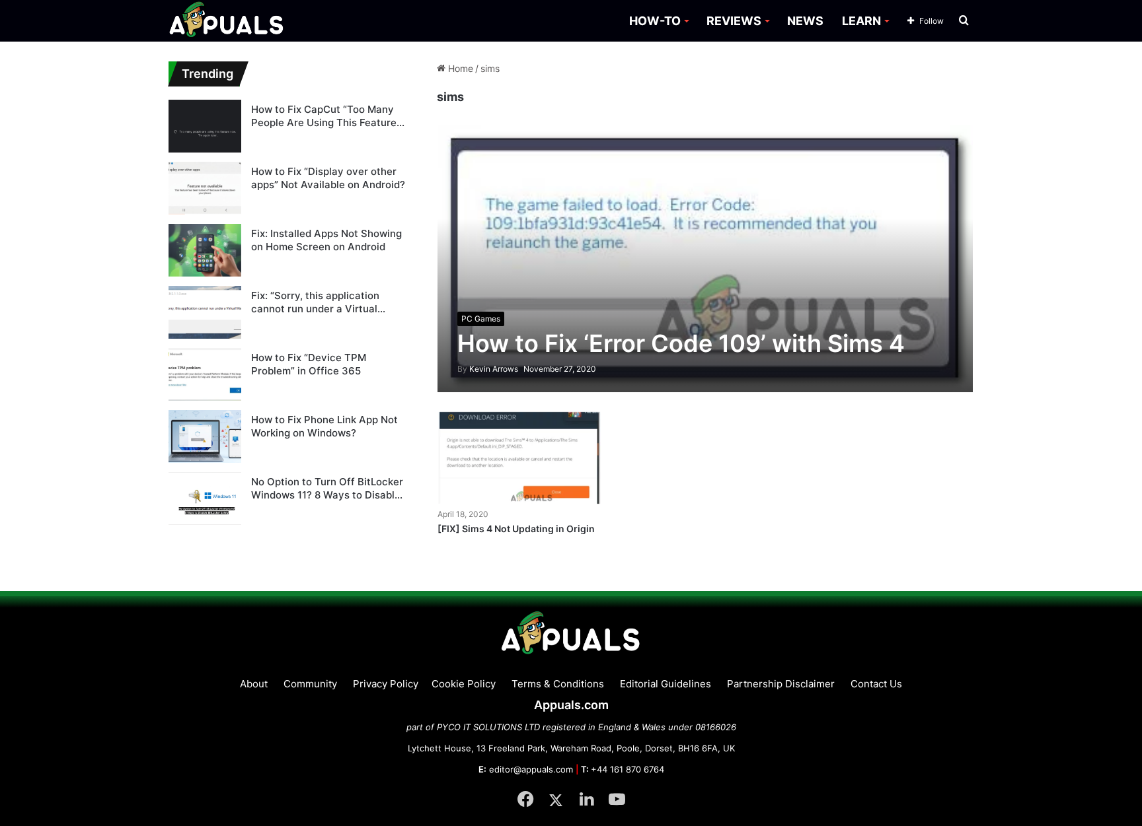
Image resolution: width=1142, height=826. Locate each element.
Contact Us (876, 683)
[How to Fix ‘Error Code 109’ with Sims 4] (705, 258)
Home (459, 68)
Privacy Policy (385, 683)
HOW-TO (655, 21)
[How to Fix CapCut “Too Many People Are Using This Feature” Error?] (205, 126)
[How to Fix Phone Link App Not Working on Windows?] (205, 436)
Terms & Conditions (558, 683)
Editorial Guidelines (665, 683)
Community (310, 683)
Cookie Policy (464, 683)
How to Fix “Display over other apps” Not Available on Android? (328, 178)
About (254, 683)
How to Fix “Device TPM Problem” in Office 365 (308, 364)
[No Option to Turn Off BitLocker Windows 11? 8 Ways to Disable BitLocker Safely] (205, 498)
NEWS (805, 21)
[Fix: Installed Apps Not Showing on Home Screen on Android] (205, 250)
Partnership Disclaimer (781, 683)
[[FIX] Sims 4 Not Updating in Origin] (519, 458)
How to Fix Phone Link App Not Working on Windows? (324, 426)
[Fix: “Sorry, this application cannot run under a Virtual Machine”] (205, 312)
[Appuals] (227, 21)
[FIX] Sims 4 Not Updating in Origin (516, 528)
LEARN (861, 21)
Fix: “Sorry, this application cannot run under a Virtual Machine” (315, 302)
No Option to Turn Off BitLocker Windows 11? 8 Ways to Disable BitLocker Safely (327, 488)
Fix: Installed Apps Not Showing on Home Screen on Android (326, 240)
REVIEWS (733, 21)
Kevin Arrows (487, 369)
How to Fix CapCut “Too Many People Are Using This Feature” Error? (325, 116)
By (463, 369)
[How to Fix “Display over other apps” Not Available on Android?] (205, 188)
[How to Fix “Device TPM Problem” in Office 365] (205, 374)
